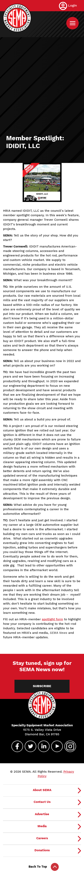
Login (72, 5)
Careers (42, 838)
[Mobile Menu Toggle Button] (72, 23)
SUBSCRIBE (42, 686)
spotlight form (52, 619)
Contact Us (42, 802)
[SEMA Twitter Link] (29, 746)
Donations (42, 850)
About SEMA (42, 790)
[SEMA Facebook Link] (15, 746)
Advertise (42, 814)
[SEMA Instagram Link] (68, 746)
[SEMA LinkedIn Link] (42, 746)
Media (42, 826)
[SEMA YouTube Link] (55, 746)
